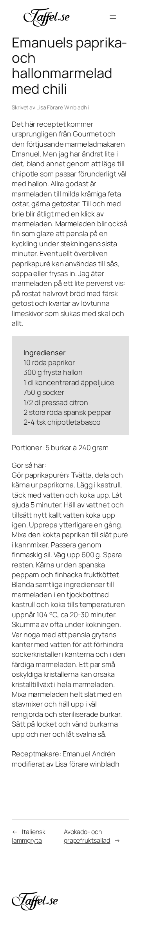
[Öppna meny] (113, 17)
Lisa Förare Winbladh (61, 107)
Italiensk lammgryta (28, 836)
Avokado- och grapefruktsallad (87, 836)
